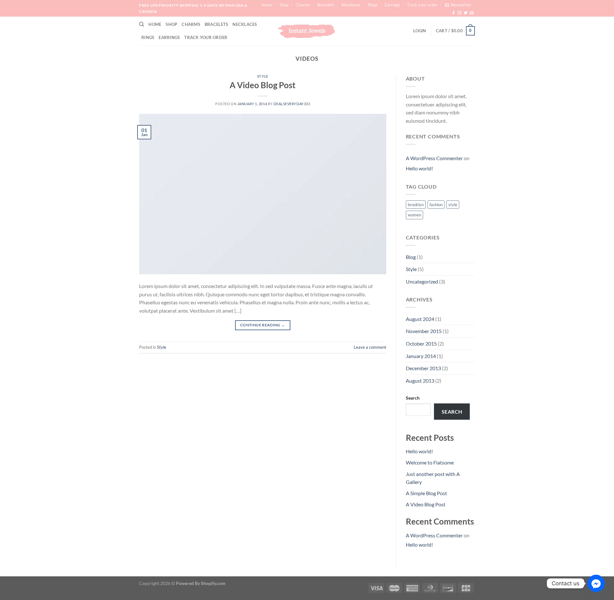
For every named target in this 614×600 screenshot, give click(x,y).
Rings (373, 4)
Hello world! (419, 168)
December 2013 (423, 368)
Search (413, 398)
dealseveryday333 (291, 104)
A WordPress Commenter (434, 158)
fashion (436, 204)
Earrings (392, 4)
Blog (411, 257)
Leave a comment (370, 347)
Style (262, 76)
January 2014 (421, 356)
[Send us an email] (472, 13)
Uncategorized (422, 281)
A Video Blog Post (262, 85)
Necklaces (351, 4)
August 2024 (420, 319)
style (452, 204)
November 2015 (424, 331)
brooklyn (416, 204)
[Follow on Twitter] (466, 13)
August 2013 (420, 381)
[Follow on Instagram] (459, 13)
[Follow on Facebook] (453, 13)
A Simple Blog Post (426, 493)
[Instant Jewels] (307, 31)
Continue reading (262, 325)
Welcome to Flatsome (430, 462)
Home (266, 4)
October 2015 (421, 343)
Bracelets (326, 4)
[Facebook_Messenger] (596, 583)
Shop (283, 4)
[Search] (141, 24)
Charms (303, 4)
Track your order (422, 4)
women (414, 214)
